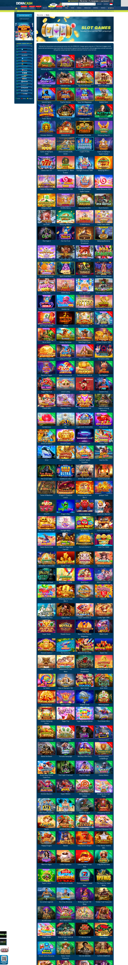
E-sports (31, 7)
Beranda (40, 15)
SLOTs (38, 7)
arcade (52, 7)
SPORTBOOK (24, 7)
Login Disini (24, 20)
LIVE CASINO (59, 7)
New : (16, 11)
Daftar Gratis (24, 16)
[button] (111, 4)
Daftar (106, 4)
